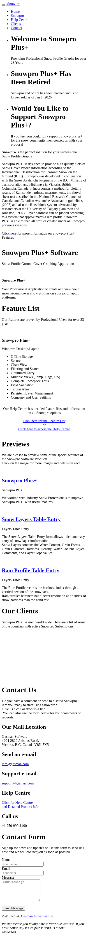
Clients (16, 24)
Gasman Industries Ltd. (37, 916)
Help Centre (19, 20)
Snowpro (13, 4)
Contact (16, 28)
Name (6, 860)
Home (15, 11)
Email (6, 868)
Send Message (13, 908)
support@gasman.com (18, 783)
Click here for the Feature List (44, 421)
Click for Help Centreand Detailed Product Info (20, 805)
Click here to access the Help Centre (44, 429)
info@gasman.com (15, 764)
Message (8, 877)
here (13, 233)
